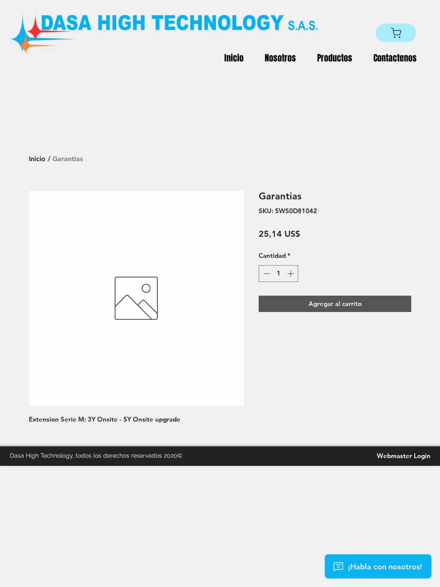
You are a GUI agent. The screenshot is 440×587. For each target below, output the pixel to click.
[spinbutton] (279, 273)
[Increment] (291, 273)
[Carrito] (396, 33)
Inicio (37, 159)
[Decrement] (266, 273)
